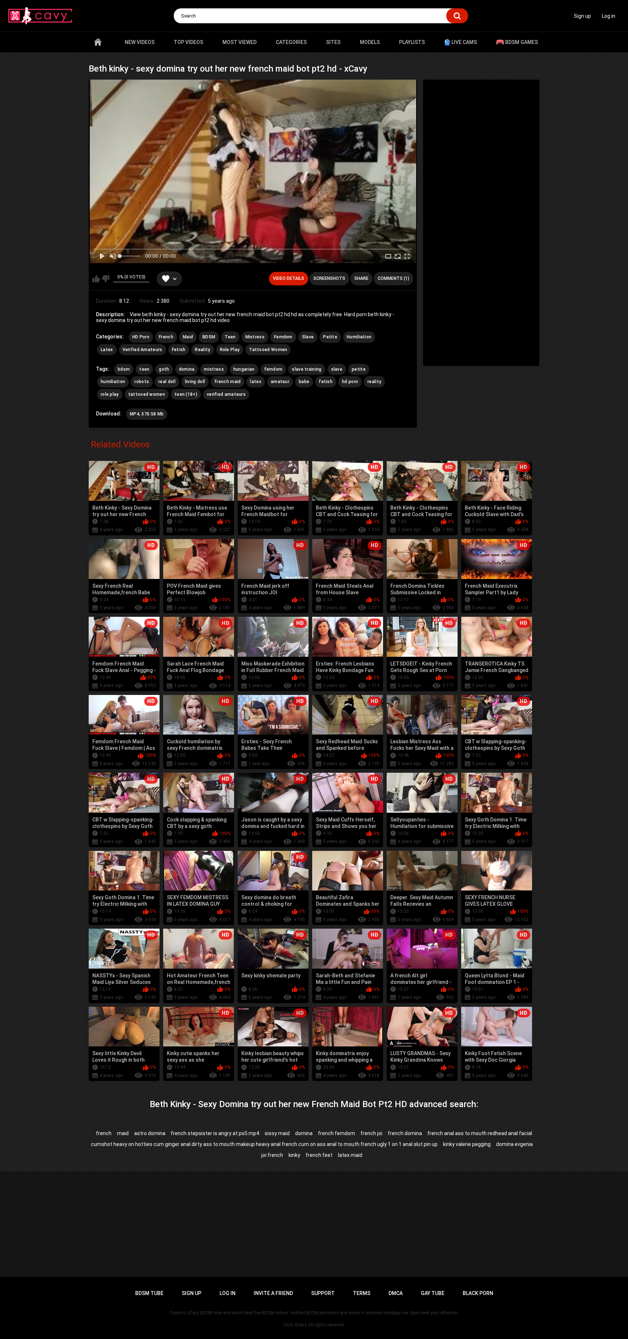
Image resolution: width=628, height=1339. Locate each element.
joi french (272, 1155)
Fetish (179, 349)
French (166, 336)
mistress (214, 369)
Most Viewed (239, 42)
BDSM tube (149, 1293)
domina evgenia (514, 1144)
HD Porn (140, 336)
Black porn (478, 1293)
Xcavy (301, 1324)
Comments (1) (393, 278)
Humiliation (359, 336)
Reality (202, 349)
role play (110, 394)
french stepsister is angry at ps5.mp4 (215, 1133)
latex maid (350, 1155)
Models (370, 42)
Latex (107, 349)
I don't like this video (105, 278)
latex (255, 381)
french (104, 1133)
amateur (280, 381)
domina (187, 369)
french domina (405, 1133)
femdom (273, 369)
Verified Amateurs (142, 349)
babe (304, 381)
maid (123, 1133)
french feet (319, 1155)
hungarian (244, 369)
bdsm (124, 369)
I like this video (96, 278)
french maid (227, 381)
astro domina (149, 1133)
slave (337, 369)
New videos (139, 42)
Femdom (283, 336)
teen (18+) (185, 394)
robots (141, 381)
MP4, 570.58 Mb (147, 414)
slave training (306, 369)
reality (374, 381)
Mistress (255, 336)
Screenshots (329, 278)
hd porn (350, 381)
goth (164, 369)
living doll (195, 381)
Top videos (188, 42)
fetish (326, 381)
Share (361, 278)
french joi (371, 1133)
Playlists (412, 42)
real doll (167, 381)
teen (144, 369)
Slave (308, 336)
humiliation (113, 381)
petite (359, 369)
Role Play (230, 349)
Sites (333, 42)
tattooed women (146, 394)
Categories (291, 42)
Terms (361, 1293)
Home (98, 42)
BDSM (208, 336)
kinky (294, 1155)
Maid (188, 336)
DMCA (396, 1293)
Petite (330, 336)
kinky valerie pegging (467, 1144)
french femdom (336, 1133)
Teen (230, 336)
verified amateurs (226, 394)
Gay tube (432, 1293)
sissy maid (277, 1133)
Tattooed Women (268, 349)
